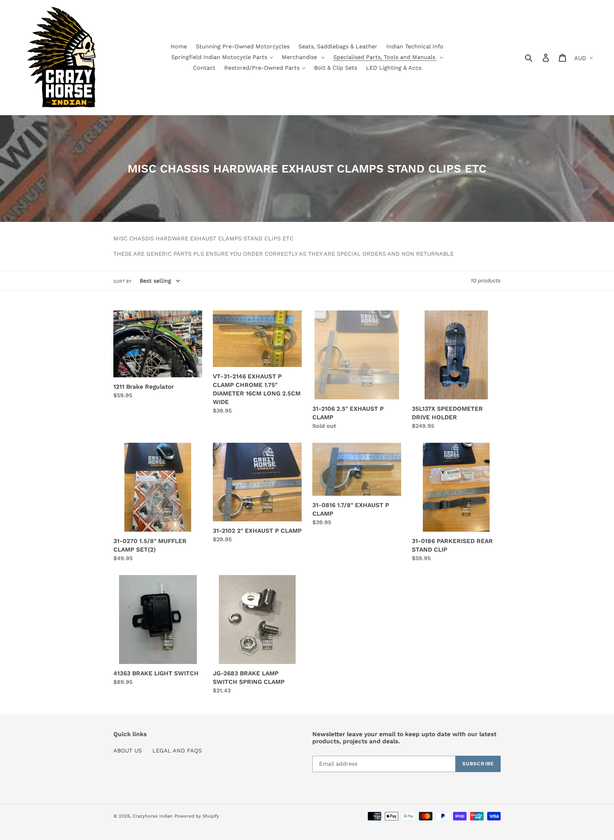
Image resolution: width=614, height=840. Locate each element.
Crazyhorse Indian (153, 816)
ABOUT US (127, 750)
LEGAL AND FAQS (177, 750)
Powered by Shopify (196, 816)
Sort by (122, 281)
